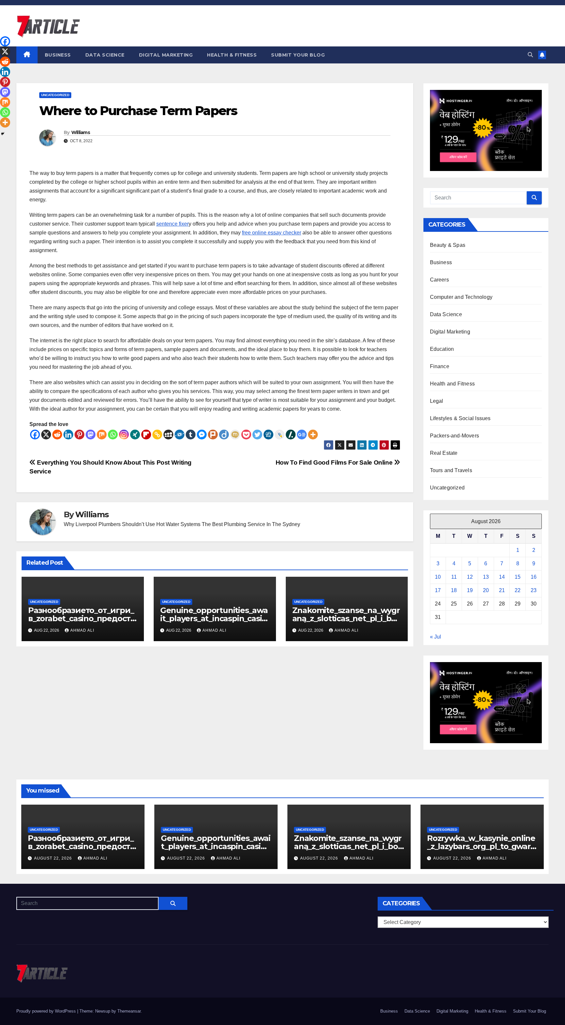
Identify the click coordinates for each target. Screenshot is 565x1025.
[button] (530, 55)
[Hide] (2, 133)
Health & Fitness (232, 55)
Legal (436, 401)
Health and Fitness (452, 383)
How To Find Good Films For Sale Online (335, 462)
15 (518, 577)
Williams (80, 132)
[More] (313, 434)
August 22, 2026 (53, 858)
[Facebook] (35, 434)
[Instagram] (124, 434)
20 (486, 590)
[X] (46, 434)
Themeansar (129, 1011)
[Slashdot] (291, 434)
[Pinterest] (79, 434)
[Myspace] (168, 434)
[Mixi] (235, 434)
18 (454, 590)
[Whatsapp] (113, 434)
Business (58, 55)
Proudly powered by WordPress (46, 1011)
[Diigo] (224, 434)
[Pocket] (246, 434)
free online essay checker (271, 232)
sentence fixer (172, 224)
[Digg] (268, 434)
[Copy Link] (157, 434)
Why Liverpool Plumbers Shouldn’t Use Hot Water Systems (132, 524)
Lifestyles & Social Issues (460, 418)
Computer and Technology (461, 297)
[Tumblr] (191, 434)
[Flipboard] (146, 434)
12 (470, 577)
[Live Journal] (279, 434)
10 (438, 577)
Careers (439, 279)
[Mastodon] (90, 434)
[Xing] (135, 434)
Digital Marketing (166, 55)
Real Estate (444, 453)
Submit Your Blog (298, 55)
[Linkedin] (68, 434)
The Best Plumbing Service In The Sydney (251, 524)
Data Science (105, 55)
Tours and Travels (451, 470)
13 (486, 577)
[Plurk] (213, 434)
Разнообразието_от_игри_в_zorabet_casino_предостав (81, 618)
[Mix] (102, 434)
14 (502, 577)
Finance (439, 366)
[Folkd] (179, 434)
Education (442, 349)
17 (438, 590)
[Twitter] (257, 434)
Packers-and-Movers (454, 435)
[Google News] (302, 434)
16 (534, 577)
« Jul (435, 637)
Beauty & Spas (448, 245)
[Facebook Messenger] (202, 434)
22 (518, 590)
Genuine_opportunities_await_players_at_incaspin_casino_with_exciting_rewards (214, 618)
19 (470, 590)
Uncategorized (55, 95)
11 (454, 577)
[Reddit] (57, 434)
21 (502, 590)
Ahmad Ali (82, 630)
